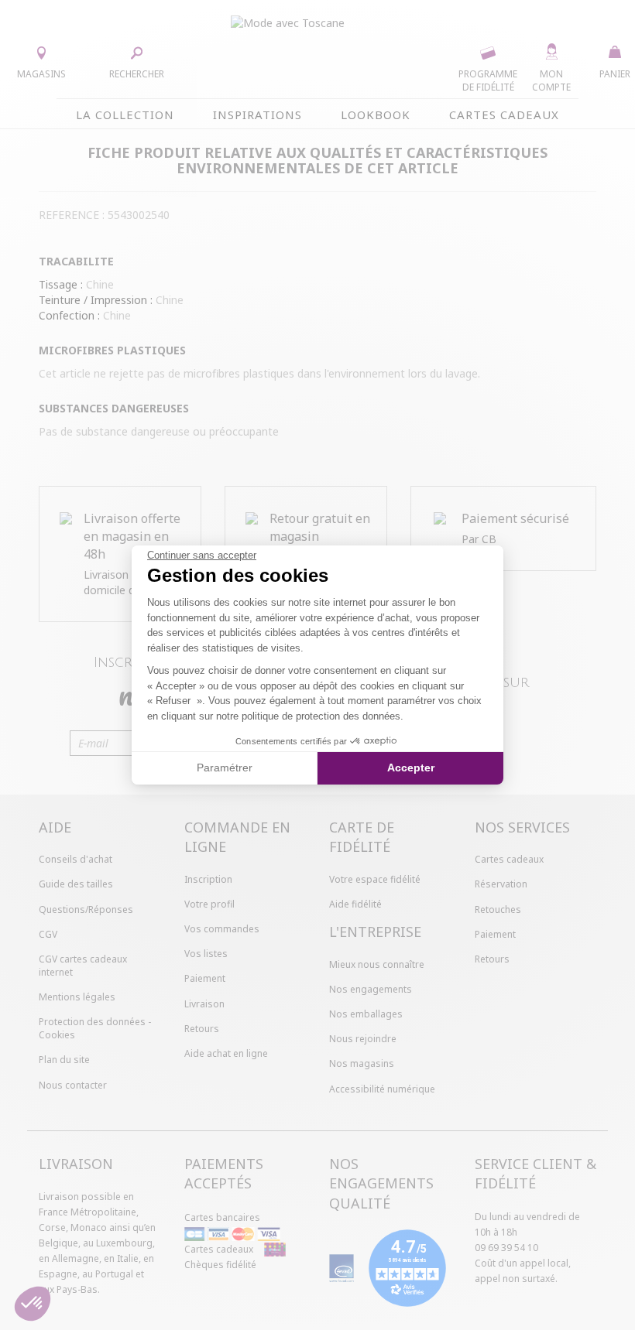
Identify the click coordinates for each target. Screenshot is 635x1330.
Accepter (410, 767)
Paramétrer (224, 767)
